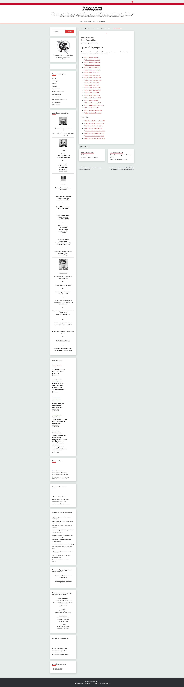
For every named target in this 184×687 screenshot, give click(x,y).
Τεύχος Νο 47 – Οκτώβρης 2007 (93, 98)
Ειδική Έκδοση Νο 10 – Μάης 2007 (93, 126)
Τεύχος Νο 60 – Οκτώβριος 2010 (93, 70)
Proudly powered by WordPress (82, 683)
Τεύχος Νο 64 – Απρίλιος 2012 (92, 60)
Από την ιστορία (56, 96)
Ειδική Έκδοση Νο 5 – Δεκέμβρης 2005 (94, 133)
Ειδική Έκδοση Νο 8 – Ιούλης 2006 (93, 128)
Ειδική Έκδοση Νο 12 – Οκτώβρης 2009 (95, 121)
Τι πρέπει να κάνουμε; (57, 532)
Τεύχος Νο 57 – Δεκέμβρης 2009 (93, 77)
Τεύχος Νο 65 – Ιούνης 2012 (92, 57)
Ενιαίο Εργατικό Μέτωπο (58, 91)
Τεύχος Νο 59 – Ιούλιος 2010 (92, 72)
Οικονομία (54, 86)
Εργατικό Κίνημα (56, 89)
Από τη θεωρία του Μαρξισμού (59, 99)
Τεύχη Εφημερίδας (56, 102)
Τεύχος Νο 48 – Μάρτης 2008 (92, 95)
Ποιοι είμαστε (87, 21)
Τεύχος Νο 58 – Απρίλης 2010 (92, 75)
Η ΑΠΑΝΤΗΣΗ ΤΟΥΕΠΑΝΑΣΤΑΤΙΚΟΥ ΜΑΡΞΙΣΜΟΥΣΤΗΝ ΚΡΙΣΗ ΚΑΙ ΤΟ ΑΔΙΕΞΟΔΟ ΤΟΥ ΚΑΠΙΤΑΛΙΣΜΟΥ (63, 602)
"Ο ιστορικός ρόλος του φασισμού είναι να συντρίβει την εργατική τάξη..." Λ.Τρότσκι (63, 57)
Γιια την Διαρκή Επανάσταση (63, 302)
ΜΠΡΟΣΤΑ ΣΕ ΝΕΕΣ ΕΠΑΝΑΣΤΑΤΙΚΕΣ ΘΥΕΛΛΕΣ (58, 371)
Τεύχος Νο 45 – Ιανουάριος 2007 (93, 103)
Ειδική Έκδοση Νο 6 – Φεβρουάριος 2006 (95, 131)
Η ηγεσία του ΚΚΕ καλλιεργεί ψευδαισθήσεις (63, 544)
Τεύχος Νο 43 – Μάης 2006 (92, 108)
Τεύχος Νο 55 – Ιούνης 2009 (92, 82)
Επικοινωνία (102, 21)
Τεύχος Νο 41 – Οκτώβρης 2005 (93, 113)
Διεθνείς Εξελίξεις (56, 94)
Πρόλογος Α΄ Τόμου (63, 253)
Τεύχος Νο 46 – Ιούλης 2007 (92, 100)
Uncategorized (55, 397)
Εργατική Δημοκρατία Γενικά (87, 37)
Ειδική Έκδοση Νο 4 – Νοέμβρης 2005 (94, 136)
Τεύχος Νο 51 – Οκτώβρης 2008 (93, 90)
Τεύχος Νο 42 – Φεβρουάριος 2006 (93, 110)
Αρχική (80, 21)
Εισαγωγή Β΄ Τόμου (63, 255)
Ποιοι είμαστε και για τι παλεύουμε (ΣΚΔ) (120, 156)
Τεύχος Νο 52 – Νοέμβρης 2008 (93, 87)
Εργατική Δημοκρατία (56, 365)
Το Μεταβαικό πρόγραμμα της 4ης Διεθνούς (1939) (63, 626)
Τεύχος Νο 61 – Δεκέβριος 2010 (93, 67)
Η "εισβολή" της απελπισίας (59, 492)
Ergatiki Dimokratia (93, 43)
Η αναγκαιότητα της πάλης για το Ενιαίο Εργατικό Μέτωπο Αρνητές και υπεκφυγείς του (58, 387)
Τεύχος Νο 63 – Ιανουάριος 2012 (93, 62)
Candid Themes (106, 683)
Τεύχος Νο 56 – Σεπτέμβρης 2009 (93, 80)
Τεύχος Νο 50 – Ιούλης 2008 (92, 92)
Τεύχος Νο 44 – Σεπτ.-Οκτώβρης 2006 (94, 105)
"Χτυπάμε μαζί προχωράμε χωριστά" (63, 285)
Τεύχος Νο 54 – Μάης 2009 (92, 85)
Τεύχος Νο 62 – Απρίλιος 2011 (92, 65)
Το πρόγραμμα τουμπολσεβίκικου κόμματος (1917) (63, 610)
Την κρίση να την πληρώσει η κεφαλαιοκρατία (62, 530)
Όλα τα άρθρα (55, 81)
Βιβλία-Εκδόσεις (56, 104)
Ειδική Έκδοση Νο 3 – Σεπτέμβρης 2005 (95, 138)
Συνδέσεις (95, 21)
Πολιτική (54, 83)
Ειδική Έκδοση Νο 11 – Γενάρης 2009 (94, 123)
